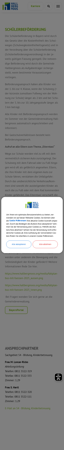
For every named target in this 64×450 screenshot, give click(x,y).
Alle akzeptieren (19, 244)
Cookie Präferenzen (17, 220)
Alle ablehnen (45, 244)
